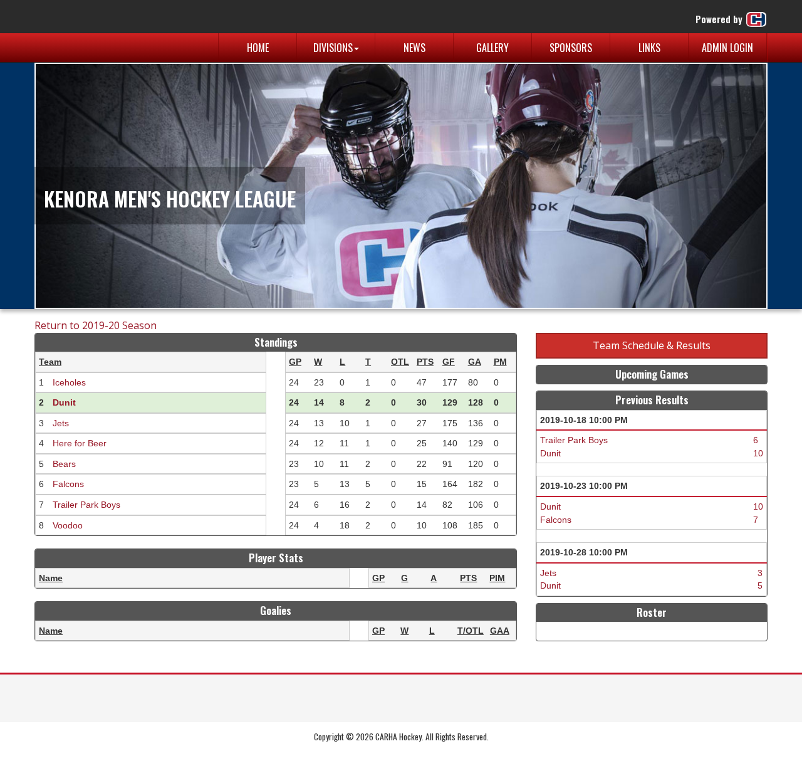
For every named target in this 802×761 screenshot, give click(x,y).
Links (649, 47)
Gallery (492, 47)
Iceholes (69, 382)
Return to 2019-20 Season (95, 325)
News (414, 47)
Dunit (64, 402)
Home (258, 47)
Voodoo (68, 525)
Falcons (68, 484)
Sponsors (570, 47)
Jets (61, 423)
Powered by (720, 19)
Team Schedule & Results (652, 345)
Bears (64, 464)
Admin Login (727, 47)
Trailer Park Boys (86, 505)
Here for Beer (80, 443)
